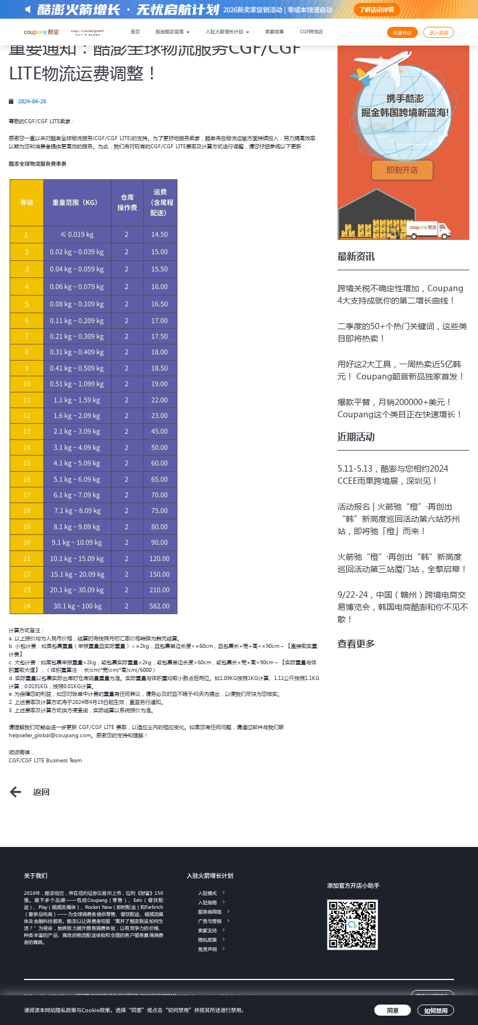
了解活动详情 (376, 9)
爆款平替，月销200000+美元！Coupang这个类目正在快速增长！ (400, 408)
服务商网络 (210, 911)
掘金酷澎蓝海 (170, 31)
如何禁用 (436, 1010)
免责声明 (207, 949)
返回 (41, 791)
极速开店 (402, 32)
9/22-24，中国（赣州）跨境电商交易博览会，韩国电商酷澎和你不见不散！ (403, 606)
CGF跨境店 (311, 31)
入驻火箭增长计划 (225, 31)
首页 (135, 31)
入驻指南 (207, 902)
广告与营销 (210, 921)
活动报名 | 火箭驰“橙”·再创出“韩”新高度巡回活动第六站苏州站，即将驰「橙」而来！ (399, 518)
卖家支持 (207, 930)
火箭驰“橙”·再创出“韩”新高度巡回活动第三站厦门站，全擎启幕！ (403, 562)
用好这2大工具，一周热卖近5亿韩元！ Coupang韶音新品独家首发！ (402, 370)
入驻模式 (207, 893)
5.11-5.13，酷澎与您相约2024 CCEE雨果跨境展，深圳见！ (393, 474)
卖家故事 (274, 31)
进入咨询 (439, 32)
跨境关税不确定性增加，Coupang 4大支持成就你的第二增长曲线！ (400, 294)
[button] (356, 644)
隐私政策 (207, 939)
